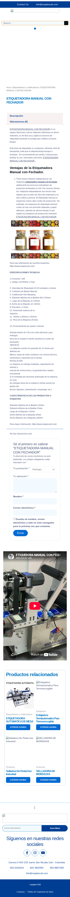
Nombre (18, 496)
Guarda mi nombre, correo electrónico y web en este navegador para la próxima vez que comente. (33, 522)
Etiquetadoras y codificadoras (26, 87)
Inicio (9, 87)
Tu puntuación (21, 468)
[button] (35, 28)
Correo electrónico (24, 507)
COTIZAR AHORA (18, 727)
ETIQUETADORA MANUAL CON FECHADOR (30, 129)
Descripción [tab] (16, 115)
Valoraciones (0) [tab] (19, 121)
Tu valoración (20, 476)
